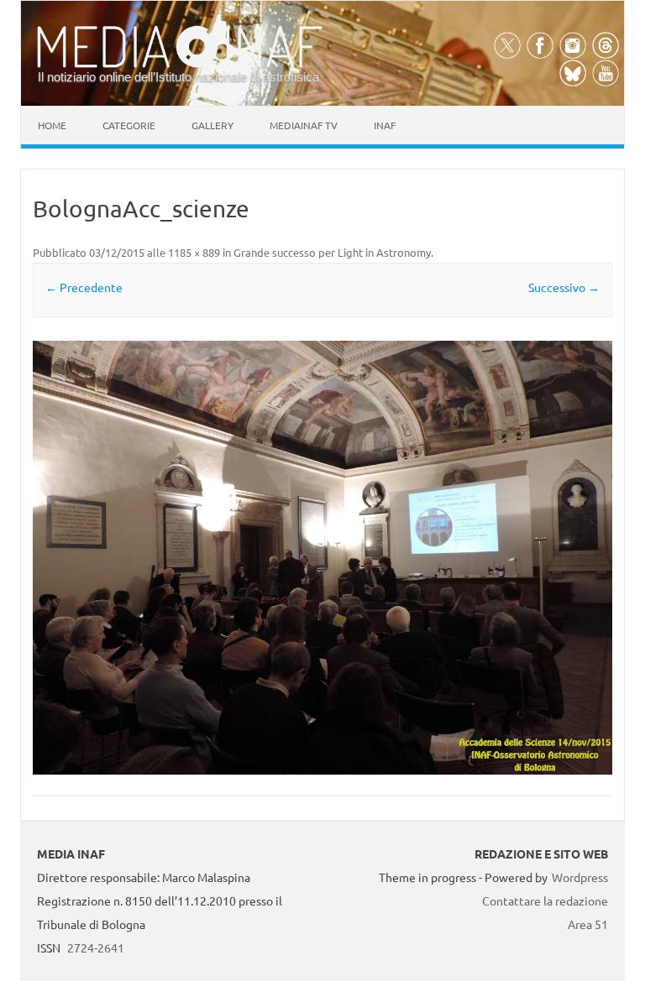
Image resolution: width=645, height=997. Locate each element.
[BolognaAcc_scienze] (322, 558)
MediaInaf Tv (304, 125)
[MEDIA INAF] (179, 64)
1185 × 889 (194, 252)
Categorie (128, 125)
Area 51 (588, 924)
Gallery (212, 125)
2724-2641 (95, 947)
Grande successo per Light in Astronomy (332, 252)
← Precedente (84, 287)
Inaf (385, 125)
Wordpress (580, 877)
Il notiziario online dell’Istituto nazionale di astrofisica (178, 77)
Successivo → (564, 287)
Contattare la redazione (545, 900)
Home (52, 125)
